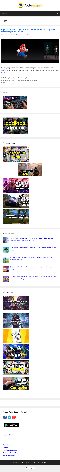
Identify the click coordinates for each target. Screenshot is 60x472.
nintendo (20, 80)
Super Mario (34, 80)
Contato (5, 447)
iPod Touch (21, 78)
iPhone (15, 78)
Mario (14, 80)
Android (5, 78)
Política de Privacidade (10, 453)
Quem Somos (7, 445)
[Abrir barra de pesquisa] (58, 13)
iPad (10, 78)
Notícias (29, 78)
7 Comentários (8, 83)
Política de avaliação (10, 450)
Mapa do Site (7, 435)
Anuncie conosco (9, 455)
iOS (10, 80)
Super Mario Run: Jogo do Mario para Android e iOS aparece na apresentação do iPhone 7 (29, 30)
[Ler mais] (4, 72)
